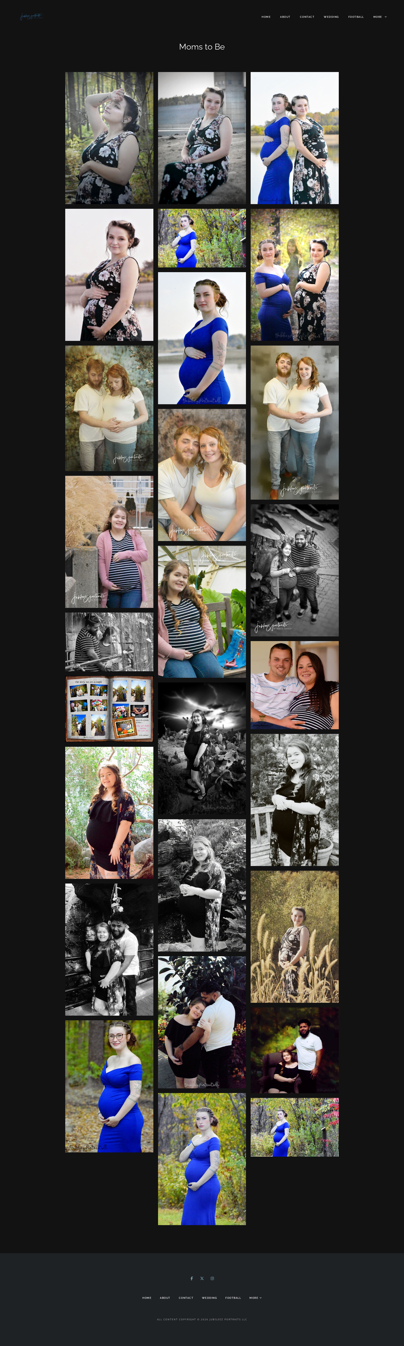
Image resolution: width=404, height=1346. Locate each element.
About (285, 16)
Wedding (331, 16)
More (378, 16)
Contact (307, 16)
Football (356, 16)
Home (266, 16)
